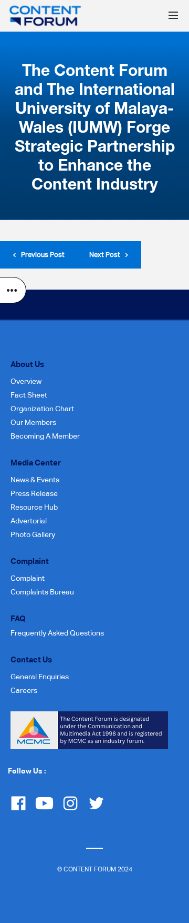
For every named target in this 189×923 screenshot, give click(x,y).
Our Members (33, 422)
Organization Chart (42, 408)
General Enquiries (39, 676)
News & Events (34, 479)
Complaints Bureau (42, 592)
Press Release (34, 493)
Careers (23, 690)
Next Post (104, 255)
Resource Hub (34, 507)
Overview (25, 381)
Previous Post (43, 255)
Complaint (27, 578)
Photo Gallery (32, 534)
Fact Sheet (28, 395)
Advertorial (28, 521)
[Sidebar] (13, 290)
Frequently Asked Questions (57, 633)
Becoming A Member (45, 436)
